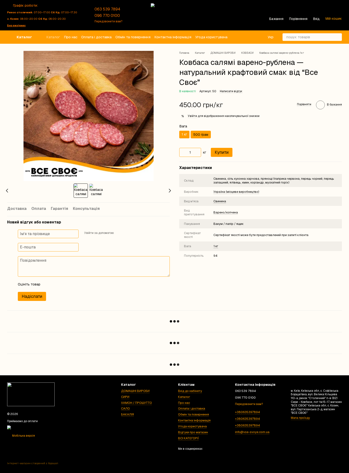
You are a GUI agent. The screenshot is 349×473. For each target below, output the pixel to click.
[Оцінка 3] (63, 284)
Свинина (219, 201)
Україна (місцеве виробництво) (236, 192)
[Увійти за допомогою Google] (126, 233)
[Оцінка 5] (78, 284)
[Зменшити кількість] (182, 152)
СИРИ (125, 397)
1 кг (215, 246)
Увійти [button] (192, 116)
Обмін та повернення (133, 37)
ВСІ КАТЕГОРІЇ (188, 438)
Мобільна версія (23, 436)
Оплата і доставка (96, 37)
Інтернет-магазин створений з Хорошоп (32, 463)
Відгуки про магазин (193, 432)
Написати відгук (231, 91)
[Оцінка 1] (48, 284)
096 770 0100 (107, 15)
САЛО (125, 408)
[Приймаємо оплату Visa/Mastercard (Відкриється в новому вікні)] (34, 427)
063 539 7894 (107, 9)
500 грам (200, 134)
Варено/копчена (225, 212)
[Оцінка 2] (56, 284)
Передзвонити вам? (108, 21)
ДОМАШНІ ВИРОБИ (135, 391)
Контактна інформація (172, 37)
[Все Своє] (31, 394)
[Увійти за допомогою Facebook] (119, 233)
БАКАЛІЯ (127, 414)
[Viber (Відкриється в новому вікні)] (139, 15)
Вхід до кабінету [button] (190, 391)
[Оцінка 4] (71, 284)
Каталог (53, 37)
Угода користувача (211, 37)
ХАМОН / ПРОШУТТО (136, 403)
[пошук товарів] (338, 37)
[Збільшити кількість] (197, 152)
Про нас (70, 37)
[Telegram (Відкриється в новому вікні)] (134, 15)
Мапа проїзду (300, 418)
